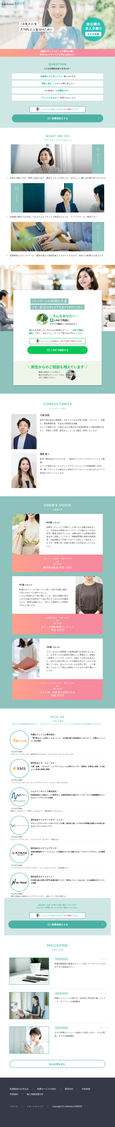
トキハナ (14, 1106)
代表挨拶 (86, 1089)
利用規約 (14, 1094)
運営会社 (69, 1089)
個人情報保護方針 (35, 1094)
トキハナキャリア (35, 1106)
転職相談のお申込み (19, 1089)
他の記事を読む (57, 1064)
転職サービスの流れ (46, 1089)
